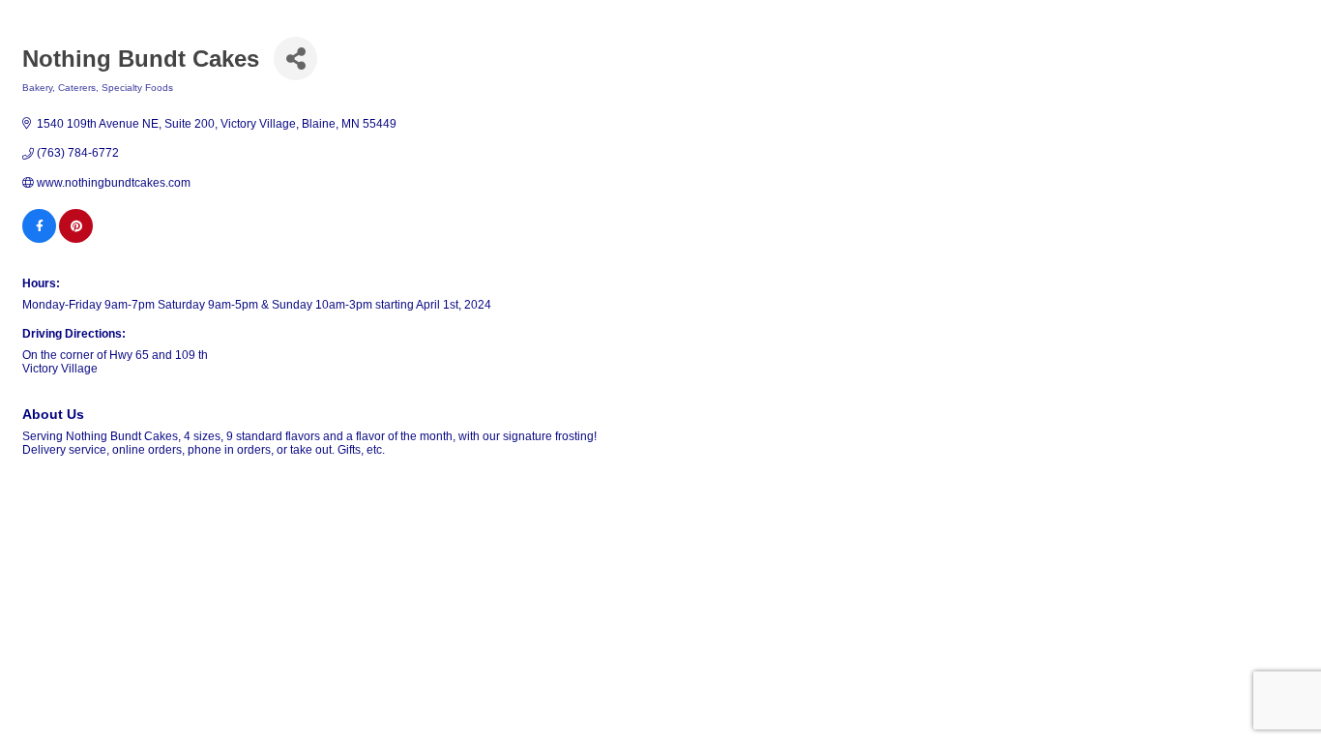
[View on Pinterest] (76, 239)
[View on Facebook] (39, 239)
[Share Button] (295, 58)
